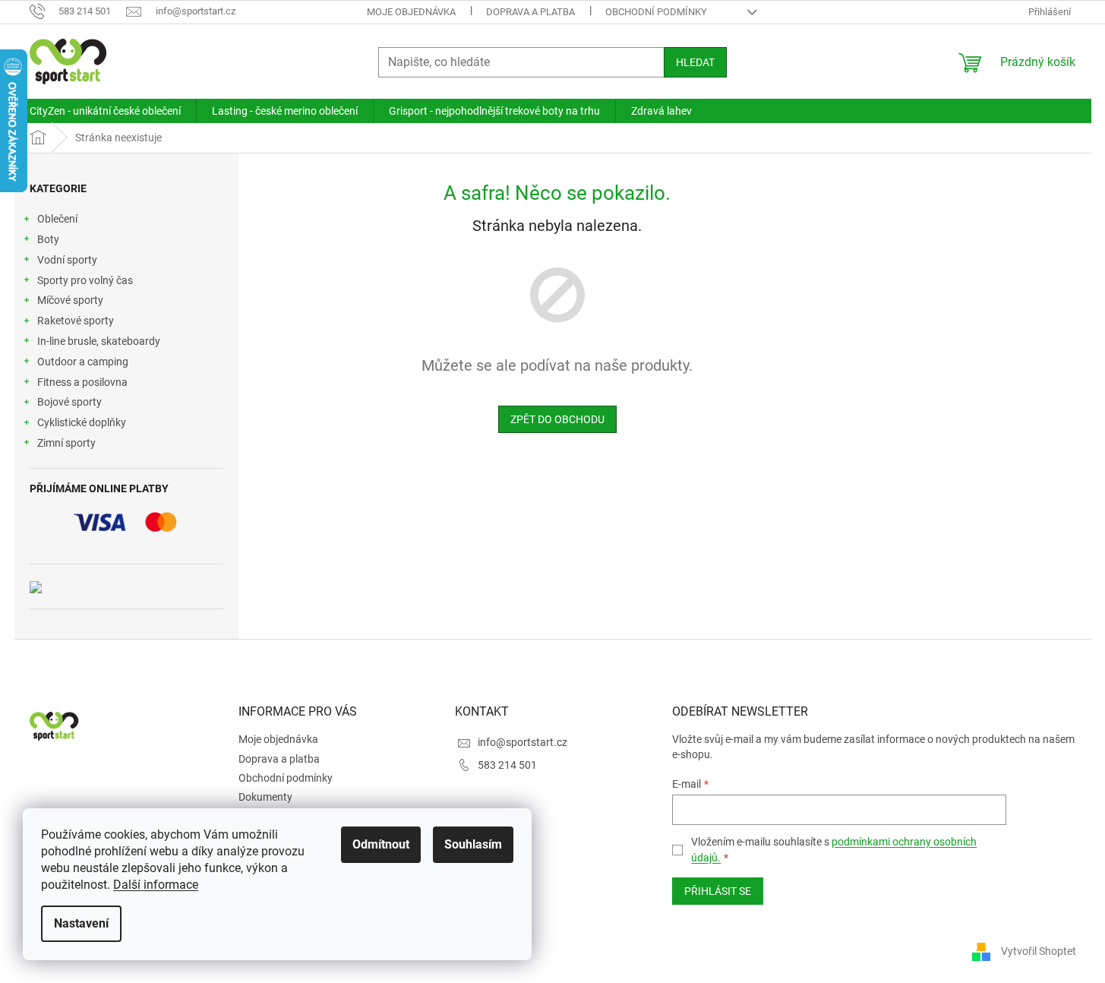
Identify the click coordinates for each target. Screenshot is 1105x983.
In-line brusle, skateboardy (98, 341)
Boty (48, 239)
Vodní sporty (67, 260)
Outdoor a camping (82, 362)
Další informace (155, 884)
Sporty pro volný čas (85, 280)
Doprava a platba (530, 11)
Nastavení (81, 923)
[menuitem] (105, 111)
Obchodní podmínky (656, 11)
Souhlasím (473, 844)
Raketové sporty (75, 320)
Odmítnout (380, 844)
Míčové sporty (70, 300)
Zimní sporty (66, 443)
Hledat (695, 62)
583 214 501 (507, 765)
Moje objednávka (411, 11)
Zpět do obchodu (557, 419)
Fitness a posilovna (82, 382)
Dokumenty (265, 797)
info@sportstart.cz (522, 742)
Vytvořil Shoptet (1038, 951)
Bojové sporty (69, 402)
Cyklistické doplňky (81, 422)
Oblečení (57, 219)
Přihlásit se (717, 891)
